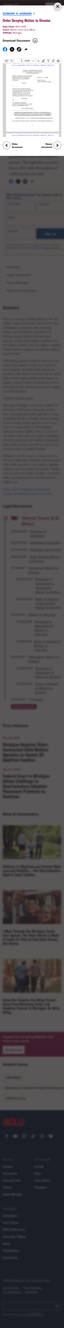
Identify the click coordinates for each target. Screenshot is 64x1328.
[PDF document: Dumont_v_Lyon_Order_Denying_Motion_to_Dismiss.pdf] (32, 97)
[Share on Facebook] (5, 50)
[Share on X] (12, 50)
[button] (19, 50)
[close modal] (57, 6)
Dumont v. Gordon (17, 13)
